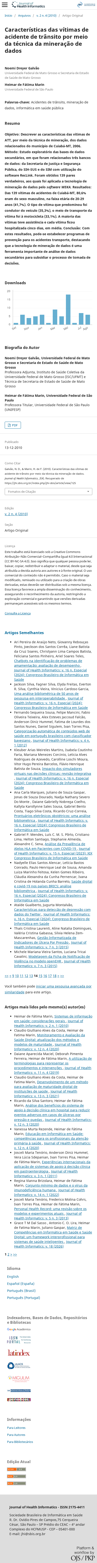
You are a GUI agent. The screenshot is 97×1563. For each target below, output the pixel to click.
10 (17, 975)
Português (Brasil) (21, 1290)
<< (6, 975)
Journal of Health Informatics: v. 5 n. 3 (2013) (48, 1215)
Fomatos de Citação (22, 491)
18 (55, 975)
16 (45, 975)
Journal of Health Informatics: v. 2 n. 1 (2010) (48, 1023)
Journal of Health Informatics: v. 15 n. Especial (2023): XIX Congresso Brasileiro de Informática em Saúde (53, 853)
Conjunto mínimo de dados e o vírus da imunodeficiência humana (51, 1187)
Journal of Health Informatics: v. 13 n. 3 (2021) (45, 1093)
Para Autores (16, 1435)
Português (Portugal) (23, 1297)
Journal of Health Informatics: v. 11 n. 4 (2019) (52, 1070)
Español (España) (20, 1283)
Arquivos (24, 15)
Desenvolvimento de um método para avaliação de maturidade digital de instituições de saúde (51, 1087)
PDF (14, 425)
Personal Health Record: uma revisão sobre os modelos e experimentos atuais (50, 1211)
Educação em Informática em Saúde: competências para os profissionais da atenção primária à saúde (51, 1138)
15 (40, 975)
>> (62, 975)
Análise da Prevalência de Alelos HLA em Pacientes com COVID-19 (49, 846)
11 (22, 975)
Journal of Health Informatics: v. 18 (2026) (47, 1244)
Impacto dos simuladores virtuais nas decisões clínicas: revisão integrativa (52, 771)
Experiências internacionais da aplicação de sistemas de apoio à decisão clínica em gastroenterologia (52, 1166)
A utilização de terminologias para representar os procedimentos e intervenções (53, 1063)
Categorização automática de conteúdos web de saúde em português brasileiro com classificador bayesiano (52, 736)
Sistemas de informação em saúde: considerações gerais (53, 1018)
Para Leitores (16, 1428)
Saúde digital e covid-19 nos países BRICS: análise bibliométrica (53, 886)
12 (26, 975)
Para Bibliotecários (20, 1442)
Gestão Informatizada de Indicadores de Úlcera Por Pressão (45, 940)
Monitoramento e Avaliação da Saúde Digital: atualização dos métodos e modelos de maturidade (49, 1040)
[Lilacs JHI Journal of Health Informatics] (19, 1368)
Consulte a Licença (18, 613)
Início (8, 15)
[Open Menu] (4, 4)
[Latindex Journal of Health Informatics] (19, 1355)
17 (50, 975)
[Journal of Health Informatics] (19, 1330)
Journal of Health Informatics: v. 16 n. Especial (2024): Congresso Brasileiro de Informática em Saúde (51, 675)
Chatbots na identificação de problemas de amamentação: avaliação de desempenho (48, 663)
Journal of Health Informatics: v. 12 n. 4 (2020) (47, 1046)
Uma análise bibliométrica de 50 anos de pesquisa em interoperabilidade (46, 695)
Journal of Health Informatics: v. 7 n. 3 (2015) (50, 944)
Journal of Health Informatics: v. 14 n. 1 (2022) (49, 1192)
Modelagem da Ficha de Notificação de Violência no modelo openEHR (52, 958)
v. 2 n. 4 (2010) (46, 15)
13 (31, 975)
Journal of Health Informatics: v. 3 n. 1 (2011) (46, 1173)
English (13, 1276)
